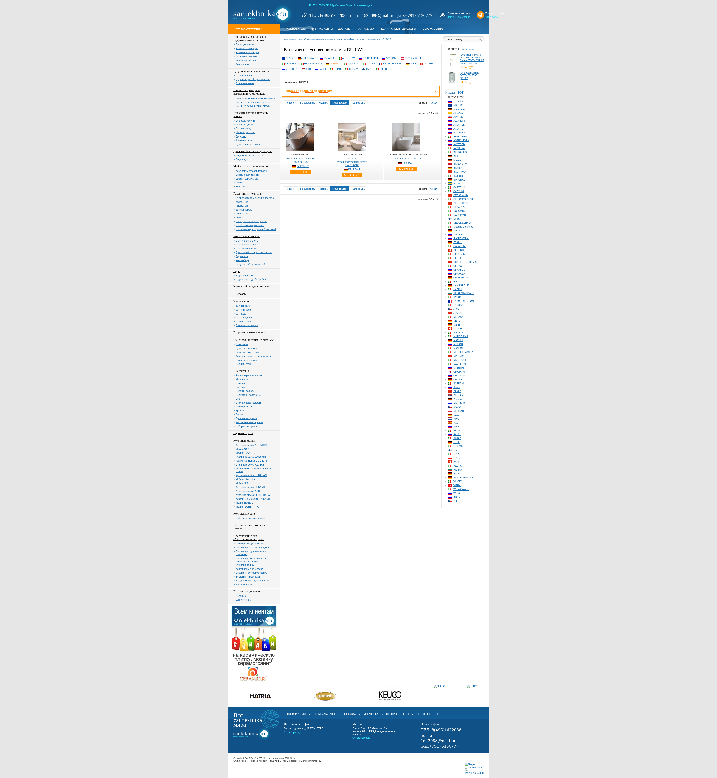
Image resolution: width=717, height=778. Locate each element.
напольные (242, 213)
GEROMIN (459, 254)
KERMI (457, 320)
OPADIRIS (459, 375)
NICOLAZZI (459, 360)
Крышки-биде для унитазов (251, 286)
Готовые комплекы (246, 360)
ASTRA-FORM (370, 58)
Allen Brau (308, 58)
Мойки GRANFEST (246, 453)
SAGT (456, 430)
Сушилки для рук (245, 565)
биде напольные (245, 275)
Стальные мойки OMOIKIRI (251, 456)
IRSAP (457, 297)
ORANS (457, 379)
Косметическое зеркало (249, 422)
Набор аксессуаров (246, 426)
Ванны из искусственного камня (255, 98)
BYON (456, 183)
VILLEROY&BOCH (463, 477)
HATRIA (457, 289)
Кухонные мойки (244, 440)
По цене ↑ (291, 102)
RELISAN (458, 411)
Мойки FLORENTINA (247, 506)
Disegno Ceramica (463, 226)
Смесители (242, 344)
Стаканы (240, 383)
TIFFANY (353, 69)
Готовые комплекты (247, 325)
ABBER (289, 58)
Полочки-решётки (245, 391)
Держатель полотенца (248, 394)
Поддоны (241, 136)
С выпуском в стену (247, 240)
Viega (456, 473)
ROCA (456, 422)
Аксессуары (241, 370)
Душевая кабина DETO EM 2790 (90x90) (469, 75)
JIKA (456, 309)
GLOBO (371, 63)
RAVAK (457, 407)
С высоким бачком (246, 248)
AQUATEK (459, 124)
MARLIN (458, 340)
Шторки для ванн (245, 132)
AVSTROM (391, 58)
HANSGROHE (461, 285)
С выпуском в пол (246, 244)
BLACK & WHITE (413, 58)
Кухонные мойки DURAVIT (250, 487)
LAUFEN (428, 63)
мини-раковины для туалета (251, 221)
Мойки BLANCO (244, 502)
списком (433, 102)
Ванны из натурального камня (253, 102)
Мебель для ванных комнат (250, 166)
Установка (371, 714)
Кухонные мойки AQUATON (251, 445)
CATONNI (458, 191)
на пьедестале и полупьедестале (255, 198)
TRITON (457, 458)
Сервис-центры (433, 28)
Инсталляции (242, 301)
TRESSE (383, 69)
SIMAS (337, 69)
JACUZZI (458, 305)
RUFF (456, 426)
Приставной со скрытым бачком (254, 252)
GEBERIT (458, 250)
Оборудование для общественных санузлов (248, 537)
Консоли (240, 186)
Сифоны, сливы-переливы (250, 518)
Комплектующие (244, 513)
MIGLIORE (459, 348)
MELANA (458, 344)
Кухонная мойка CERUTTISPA (253, 495)
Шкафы (240, 182)
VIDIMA (457, 469)
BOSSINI (458, 175)
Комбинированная (246, 60)
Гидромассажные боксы (249, 155)
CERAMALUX (460, 195)
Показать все (467, 49)
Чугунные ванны (245, 75)
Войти (450, 17)
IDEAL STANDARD (463, 293)
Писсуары (239, 293)
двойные (240, 217)
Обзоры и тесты (397, 714)
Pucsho (457, 399)
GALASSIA (353, 63)
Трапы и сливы (244, 140)
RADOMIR (459, 403)
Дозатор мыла (244, 406)
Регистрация (463, 17)
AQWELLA (459, 132)
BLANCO (458, 168)
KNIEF (412, 63)
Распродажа (365, 28)
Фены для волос (245, 584)
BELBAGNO (460, 152)
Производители (295, 28)
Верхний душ (243, 363)
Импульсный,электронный (250, 264)
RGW (456, 414)
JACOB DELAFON (392, 63)
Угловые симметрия (247, 48)
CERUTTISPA (461, 203)
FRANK (457, 242)
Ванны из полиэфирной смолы (253, 106)
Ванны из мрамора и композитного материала (249, 92)
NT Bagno (291, 69)
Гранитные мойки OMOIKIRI (251, 460)
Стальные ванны (245, 83)
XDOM (457, 497)
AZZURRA (459, 148)
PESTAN (458, 395)
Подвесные (242, 256)
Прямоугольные (245, 44)
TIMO (368, 69)
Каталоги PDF (454, 92)
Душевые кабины (245, 120)
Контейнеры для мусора (249, 568)
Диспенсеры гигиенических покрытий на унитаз (251, 559)
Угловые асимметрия (247, 52)
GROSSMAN (460, 277)
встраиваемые (244, 209)
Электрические (244, 599)
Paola (456, 387)
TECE (456, 442)
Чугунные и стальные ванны (251, 71)
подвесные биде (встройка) (251, 279)
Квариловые (242, 64)
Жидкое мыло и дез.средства (252, 580)
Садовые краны (243, 433)
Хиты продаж (339, 102)
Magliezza (458, 332)
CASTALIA (459, 187)
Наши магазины (322, 28)
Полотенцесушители (246, 591)
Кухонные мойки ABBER (249, 491)
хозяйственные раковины (250, 225)
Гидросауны (242, 159)
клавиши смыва (244, 321)
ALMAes (458, 113)
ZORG (456, 501)
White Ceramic (461, 489)
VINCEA (458, 481)
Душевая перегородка (248, 144)
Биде (236, 271)
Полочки (240, 387)
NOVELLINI (459, 363)
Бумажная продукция (248, 576)
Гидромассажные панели (249, 332)
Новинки (323, 102)
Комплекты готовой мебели (251, 170)
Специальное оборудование (251, 572)
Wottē (456, 493)
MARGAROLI (460, 336)
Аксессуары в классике (249, 375)
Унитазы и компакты (246, 236)
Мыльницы (242, 379)
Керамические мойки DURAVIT (253, 498)
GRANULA (459, 273)
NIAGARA (458, 356)
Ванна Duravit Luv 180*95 (406, 158)
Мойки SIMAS (243, 483)
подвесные (242, 201)
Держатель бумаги (246, 418)
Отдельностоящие (246, 56)
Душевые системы (246, 348)
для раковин (243, 305)
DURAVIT (335, 63)
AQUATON (459, 128)
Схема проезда (292, 732)
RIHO (308, 69)
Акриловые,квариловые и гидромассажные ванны (250, 38)
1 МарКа (458, 101)
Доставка (344, 28)
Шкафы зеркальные (247, 178)
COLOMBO (459, 211)
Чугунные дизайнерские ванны (253, 79)
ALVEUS (458, 117)
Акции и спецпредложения (398, 28)
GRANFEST (460, 269)
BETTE (457, 156)
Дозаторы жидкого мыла (249, 543)
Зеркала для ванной (247, 174)
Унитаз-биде (242, 260)
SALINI (322, 69)
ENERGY (458, 234)
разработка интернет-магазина (305, 761)
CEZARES (290, 63)
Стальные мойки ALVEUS (250, 464)
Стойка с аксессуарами (249, 402)
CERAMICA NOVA (463, 199)
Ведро (239, 414)
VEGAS (457, 465)
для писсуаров (244, 317)
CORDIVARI (460, 215)
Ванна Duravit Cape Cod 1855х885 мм (300, 160)
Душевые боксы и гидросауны (252, 151)
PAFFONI (458, 383)
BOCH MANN (460, 171)
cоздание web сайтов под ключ (264, 761)
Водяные (241, 596)
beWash (457, 160)
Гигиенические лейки (247, 352)
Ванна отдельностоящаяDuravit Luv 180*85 (352, 162)
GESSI (457, 258)
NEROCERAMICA (463, 352)
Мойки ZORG (243, 449)
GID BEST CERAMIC (465, 262)
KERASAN (459, 316)
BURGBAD (459, 179)
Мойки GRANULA (245, 479)
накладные (242, 205)
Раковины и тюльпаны (247, 193)
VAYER (457, 461)
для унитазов (243, 309)
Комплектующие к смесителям (253, 356)
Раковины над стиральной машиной (256, 229)
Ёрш (238, 398)
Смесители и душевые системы (253, 339)
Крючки (240, 410)
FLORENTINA (461, 238)
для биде (241, 313)
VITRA (457, 485)
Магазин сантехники (293, 39)
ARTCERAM (348, 58)
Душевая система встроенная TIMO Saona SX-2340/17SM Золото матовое (472, 59)
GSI (455, 281)
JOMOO (457, 313)
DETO (456, 218)
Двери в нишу (243, 128)
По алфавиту (307, 102)
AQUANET (328, 58)
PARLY (457, 391)
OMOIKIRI (459, 371)
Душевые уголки (245, 124)
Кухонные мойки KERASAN (251, 475)
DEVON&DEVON (313, 63)
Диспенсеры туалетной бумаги (253, 547)
